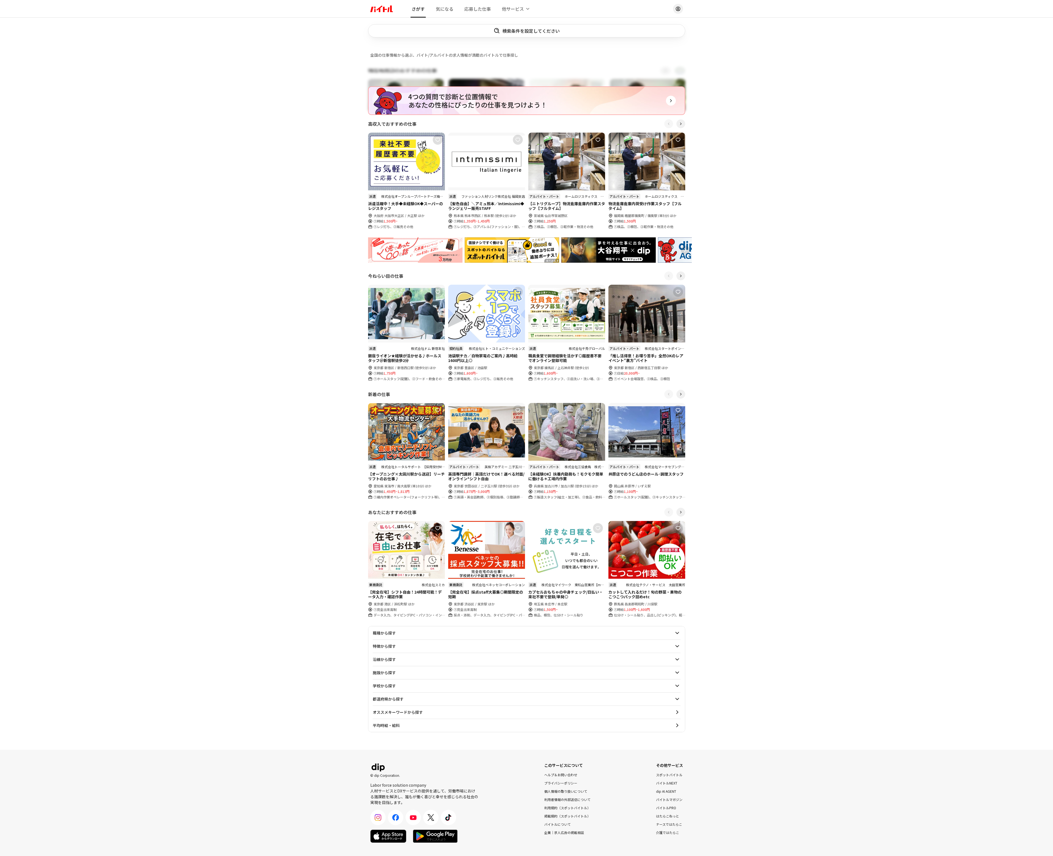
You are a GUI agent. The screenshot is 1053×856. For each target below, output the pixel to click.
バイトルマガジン (669, 799)
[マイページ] (678, 9)
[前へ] (668, 123)
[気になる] (438, 140)
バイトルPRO (666, 807)
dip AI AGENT (666, 791)
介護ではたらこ (667, 832)
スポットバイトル (669, 774)
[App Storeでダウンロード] (388, 836)
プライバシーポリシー (560, 783)
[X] (431, 817)
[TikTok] (448, 817)
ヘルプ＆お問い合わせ (560, 774)
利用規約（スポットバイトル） (567, 807)
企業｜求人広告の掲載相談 (564, 832)
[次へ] (680, 123)
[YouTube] (413, 817)
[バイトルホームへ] (381, 9)
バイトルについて (557, 824)
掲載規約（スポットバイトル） (567, 816)
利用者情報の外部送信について (567, 799)
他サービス (513, 9)
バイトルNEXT (666, 783)
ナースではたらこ (669, 824)
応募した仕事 (477, 9)
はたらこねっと (667, 816)
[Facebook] (395, 817)
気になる (444, 9)
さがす (418, 9)
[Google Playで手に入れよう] (435, 836)
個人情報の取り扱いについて (565, 791)
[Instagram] (378, 817)
